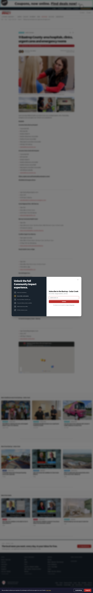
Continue (64, 301)
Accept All (88, 590)
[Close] (78, 280)
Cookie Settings (78, 590)
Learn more (48, 590)
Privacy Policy (72, 305)
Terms (67, 305)
